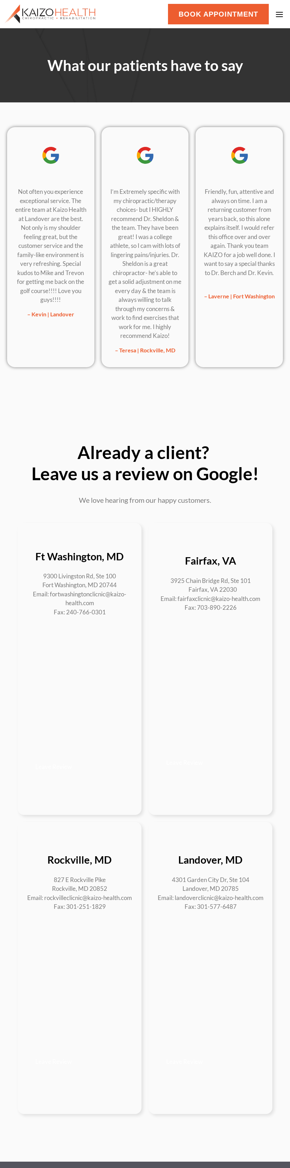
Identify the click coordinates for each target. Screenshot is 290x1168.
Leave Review (53, 766)
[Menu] (281, 14)
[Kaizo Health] (50, 14)
